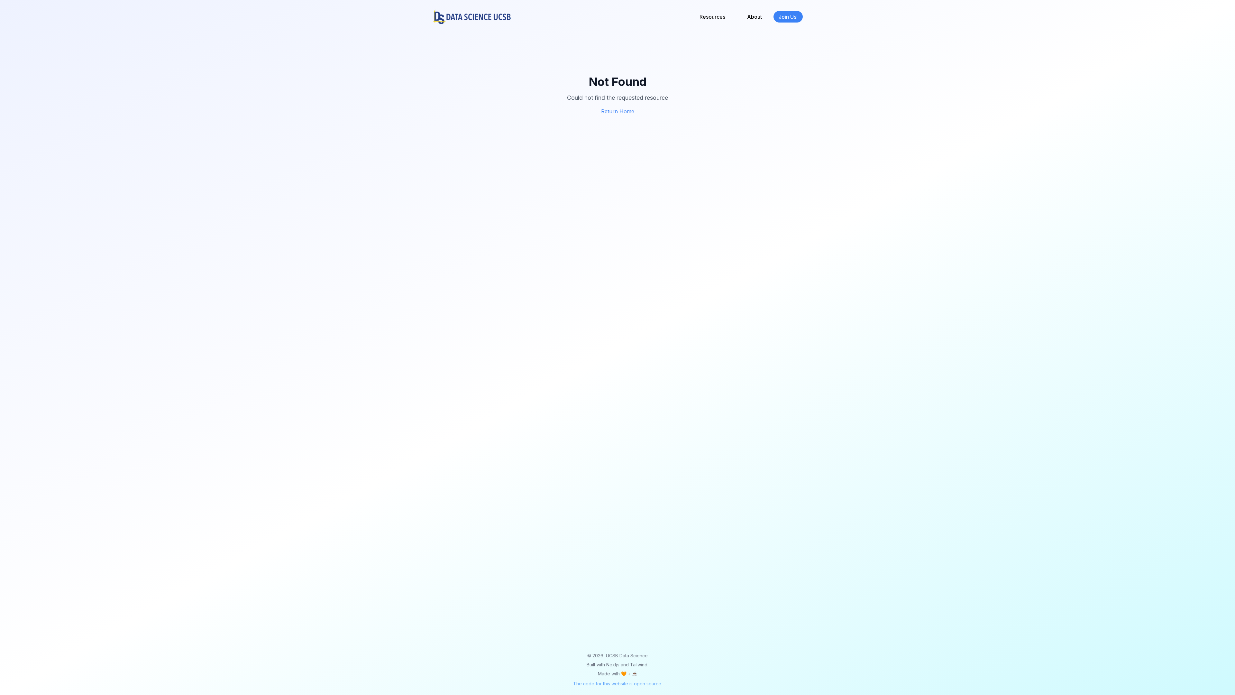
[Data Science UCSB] (472, 17)
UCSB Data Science (627, 655)
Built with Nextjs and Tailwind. (617, 664)
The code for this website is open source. (617, 683)
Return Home (617, 111)
